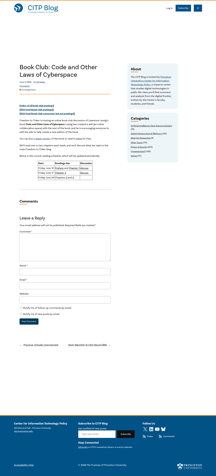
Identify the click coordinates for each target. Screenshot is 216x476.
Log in (169, 8)
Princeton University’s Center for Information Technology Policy (151, 80)
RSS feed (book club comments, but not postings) (47, 113)
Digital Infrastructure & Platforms (146, 133)
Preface (59, 168)
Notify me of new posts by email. (41, 314)
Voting (134, 156)
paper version (43, 138)
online (78, 138)
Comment (26, 231)
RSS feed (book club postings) (36, 109)
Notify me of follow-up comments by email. (47, 307)
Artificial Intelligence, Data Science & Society (151, 126)
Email (23, 279)
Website (24, 293)
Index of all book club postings (36, 105)
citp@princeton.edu (23, 431)
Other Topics (137, 142)
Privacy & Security (139, 147)
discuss (84, 168)
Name (24, 265)
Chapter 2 (60, 172)
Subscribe (183, 8)
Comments (25, 86)
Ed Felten (40, 82)
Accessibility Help (24, 464)
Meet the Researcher (141, 138)
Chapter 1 (74, 168)
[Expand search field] (198, 8)
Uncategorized (29, 90)
